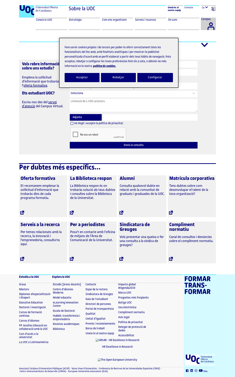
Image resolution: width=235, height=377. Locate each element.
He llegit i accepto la (99, 123)
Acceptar (82, 77)
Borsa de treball (95, 328)
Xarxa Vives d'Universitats (84, 368)
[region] (118, 63)
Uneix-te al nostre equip (100, 333)
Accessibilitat (126, 335)
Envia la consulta (134, 145)
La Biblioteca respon (91, 178)
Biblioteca (59, 329)
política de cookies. (104, 66)
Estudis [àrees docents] (67, 284)
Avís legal (124, 317)
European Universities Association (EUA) (88, 371)
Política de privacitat (130, 322)
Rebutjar (118, 77)
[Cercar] (214, 9)
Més (205, 371)
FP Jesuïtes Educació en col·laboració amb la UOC (33, 327)
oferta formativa (35, 85)
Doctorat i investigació (32, 307)
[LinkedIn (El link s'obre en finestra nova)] (192, 371)
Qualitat (90, 313)
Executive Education (31, 302)
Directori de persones (98, 304)
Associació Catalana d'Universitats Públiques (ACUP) (44, 368)
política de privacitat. (111, 123)
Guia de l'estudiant (97, 299)
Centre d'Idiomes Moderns (63, 291)
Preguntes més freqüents (133, 297)
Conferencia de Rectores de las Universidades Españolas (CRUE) (129, 368)
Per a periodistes (87, 224)
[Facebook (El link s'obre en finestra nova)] (187, 371)
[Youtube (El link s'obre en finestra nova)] (201, 371)
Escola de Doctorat (64, 310)
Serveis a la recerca (40, 224)
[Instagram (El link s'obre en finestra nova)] (196, 371)
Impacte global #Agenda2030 (127, 286)
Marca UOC (124, 292)
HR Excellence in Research (117, 346)
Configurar (155, 77)
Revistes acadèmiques (66, 324)
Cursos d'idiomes (29, 320)
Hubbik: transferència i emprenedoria (66, 317)
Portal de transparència (100, 308)
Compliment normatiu (182, 227)
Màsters (24, 289)
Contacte (188, 7)
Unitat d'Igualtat (96, 318)
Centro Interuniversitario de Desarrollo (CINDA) (42, 371)
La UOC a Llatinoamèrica (33, 342)
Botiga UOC (125, 302)
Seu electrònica (127, 307)
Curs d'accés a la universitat (28, 335)
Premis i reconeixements (100, 323)
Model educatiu (62, 297)
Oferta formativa (38, 178)
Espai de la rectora (97, 289)
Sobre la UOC (82, 9)
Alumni (127, 178)
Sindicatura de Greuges (135, 227)
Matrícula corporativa (191, 178)
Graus (22, 284)
